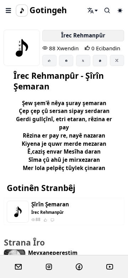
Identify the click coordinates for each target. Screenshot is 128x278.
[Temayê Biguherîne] (119, 10)
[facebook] (79, 267)
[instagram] (49, 267)
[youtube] (109, 267)
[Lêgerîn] (92, 10)
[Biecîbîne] (49, 60)
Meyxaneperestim (53, 252)
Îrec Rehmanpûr (83, 35)
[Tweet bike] (83, 60)
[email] (18, 267)
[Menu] (8, 10)
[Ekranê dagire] (117, 60)
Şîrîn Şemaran (50, 204)
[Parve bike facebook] (66, 60)
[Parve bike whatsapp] (100, 60)
